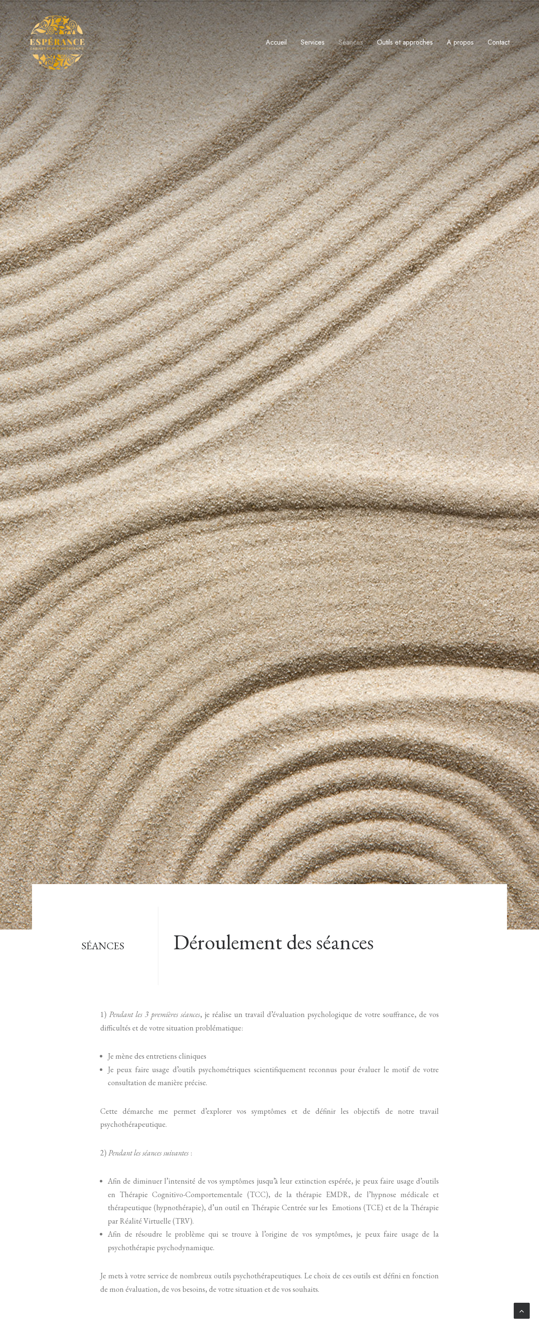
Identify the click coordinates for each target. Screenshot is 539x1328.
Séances (351, 42)
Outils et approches (405, 42)
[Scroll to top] (522, 1310)
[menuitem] (279, 42)
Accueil (276, 42)
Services (313, 42)
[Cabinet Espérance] (57, 42)
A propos (460, 42)
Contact (499, 42)
